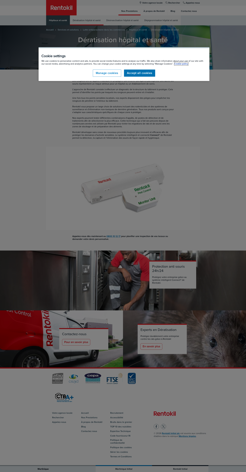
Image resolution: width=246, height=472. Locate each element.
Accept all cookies (139, 73)
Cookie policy (181, 63)
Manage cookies (107, 73)
